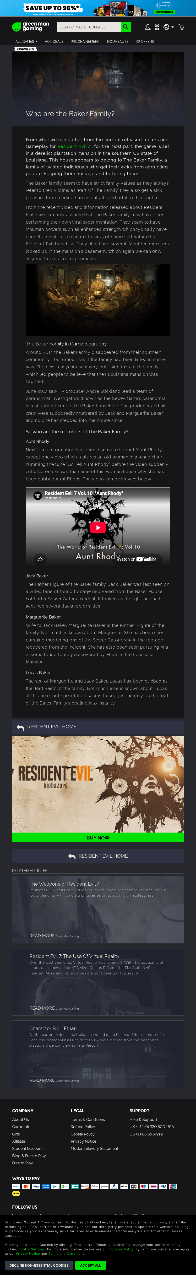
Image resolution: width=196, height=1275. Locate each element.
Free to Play (22, 1162)
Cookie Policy (83, 1133)
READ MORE (42, 935)
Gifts (16, 1133)
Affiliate (18, 1141)
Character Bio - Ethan (53, 1028)
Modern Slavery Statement (94, 1148)
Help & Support (143, 1119)
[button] (26, 41)
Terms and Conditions (67, 1253)
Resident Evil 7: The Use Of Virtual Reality (74, 955)
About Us (20, 1119)
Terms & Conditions (88, 1119)
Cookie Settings (31, 1249)
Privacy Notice (83, 1141)
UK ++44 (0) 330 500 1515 (152, 1126)
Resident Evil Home (51, 726)
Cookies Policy (121, 1249)
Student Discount (27, 1148)
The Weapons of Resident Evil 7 (64, 883)
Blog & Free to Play (29, 1155)
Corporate (21, 1126)
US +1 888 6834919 (146, 1133)
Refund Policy (83, 1126)
